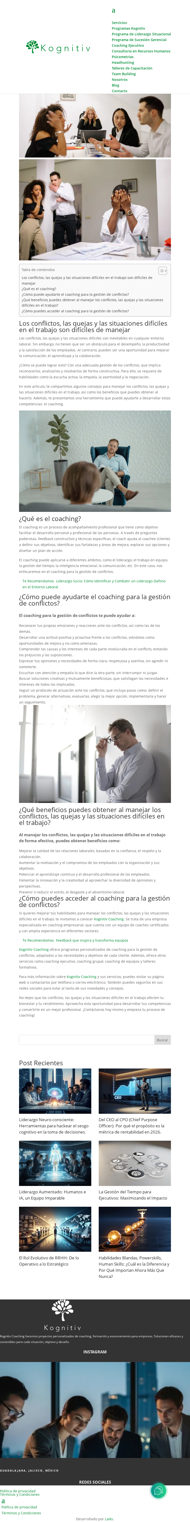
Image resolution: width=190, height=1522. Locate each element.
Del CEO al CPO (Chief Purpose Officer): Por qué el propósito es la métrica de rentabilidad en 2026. (131, 1126)
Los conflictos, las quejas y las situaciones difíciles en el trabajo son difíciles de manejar (87, 280)
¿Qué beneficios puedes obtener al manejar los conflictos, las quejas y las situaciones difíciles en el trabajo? (92, 302)
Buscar (162, 1040)
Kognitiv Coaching (34, 949)
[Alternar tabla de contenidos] (160, 271)
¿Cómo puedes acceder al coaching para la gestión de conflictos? (75, 311)
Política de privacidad (18, 1491)
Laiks (109, 1519)
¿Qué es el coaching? (39, 288)
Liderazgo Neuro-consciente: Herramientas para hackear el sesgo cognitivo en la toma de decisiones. (54, 1126)
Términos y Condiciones (20, 1494)
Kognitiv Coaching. (109, 919)
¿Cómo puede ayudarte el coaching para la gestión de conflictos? (75, 294)
